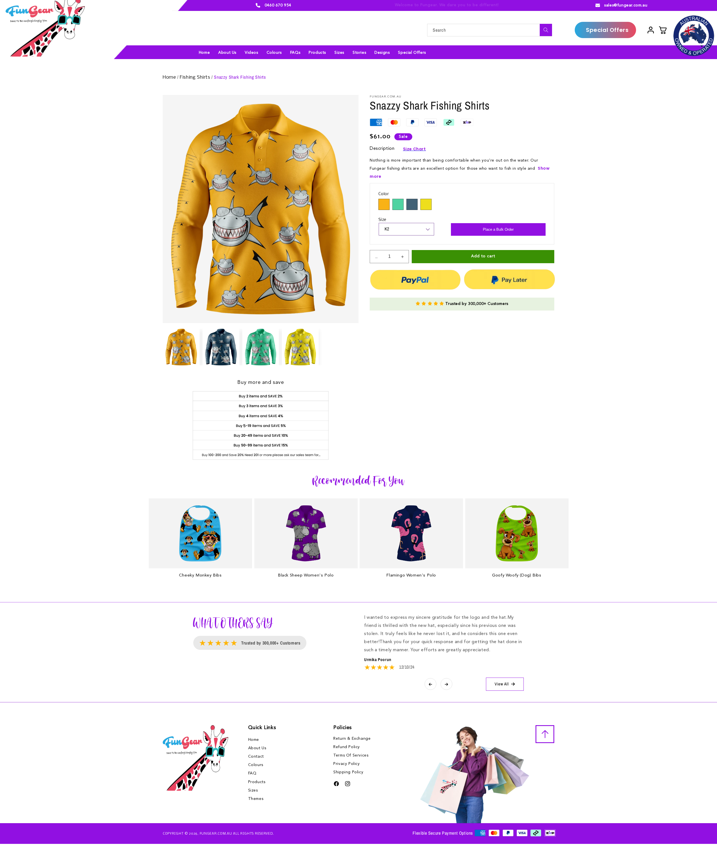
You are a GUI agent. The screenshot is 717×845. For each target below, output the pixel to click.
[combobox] (489, 30)
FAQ (252, 773)
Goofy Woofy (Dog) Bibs (516, 575)
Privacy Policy (346, 764)
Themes (256, 799)
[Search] (546, 30)
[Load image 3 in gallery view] (260, 347)
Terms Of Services (350, 755)
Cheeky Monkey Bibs (200, 575)
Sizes (253, 790)
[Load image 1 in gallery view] (181, 347)
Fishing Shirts (195, 77)
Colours (255, 765)
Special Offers (607, 30)
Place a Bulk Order (498, 229)
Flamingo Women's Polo (411, 575)
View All (502, 684)
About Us (257, 748)
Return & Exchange (352, 739)
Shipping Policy (348, 772)
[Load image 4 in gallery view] (300, 347)
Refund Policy (346, 747)
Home (170, 77)
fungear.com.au (216, 833)
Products (257, 782)
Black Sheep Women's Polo (306, 575)
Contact (256, 756)
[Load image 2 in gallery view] (220, 347)
